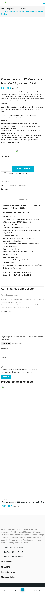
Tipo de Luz (5, 156)
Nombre (4, 349)
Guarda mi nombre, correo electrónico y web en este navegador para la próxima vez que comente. (19, 370)
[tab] (23, 199)
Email (3, 358)
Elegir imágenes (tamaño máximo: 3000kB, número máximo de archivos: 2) (22, 338)
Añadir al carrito (23, 169)
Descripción (23, 199)
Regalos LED (14, 185)
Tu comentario (6, 311)
